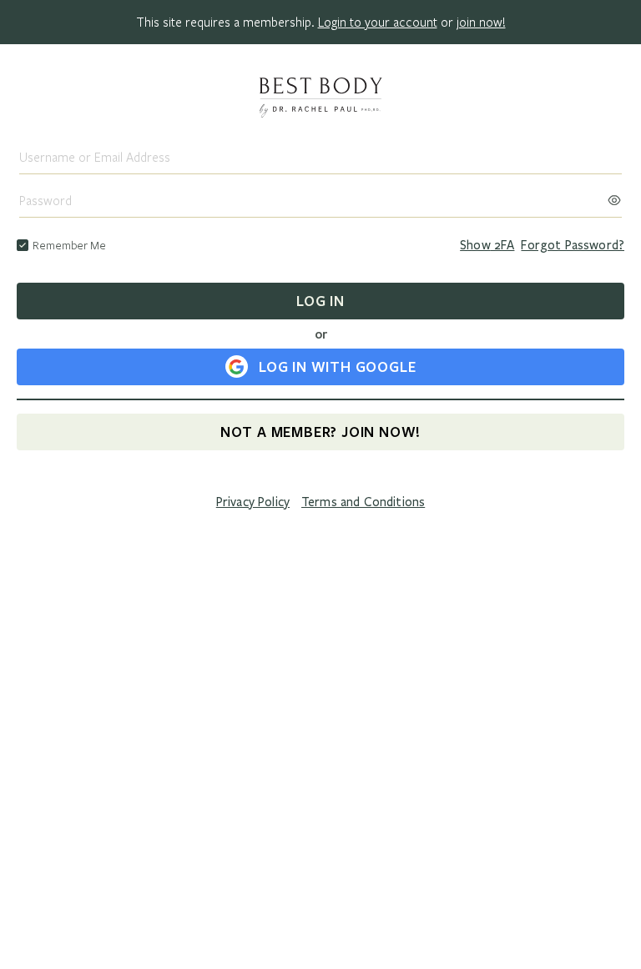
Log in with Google (337, 366)
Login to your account (377, 21)
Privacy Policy (253, 502)
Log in (320, 300)
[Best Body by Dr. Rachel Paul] (320, 99)
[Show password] (614, 195)
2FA (487, 245)
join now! (481, 21)
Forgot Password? (572, 245)
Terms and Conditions (363, 502)
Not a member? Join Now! (320, 431)
